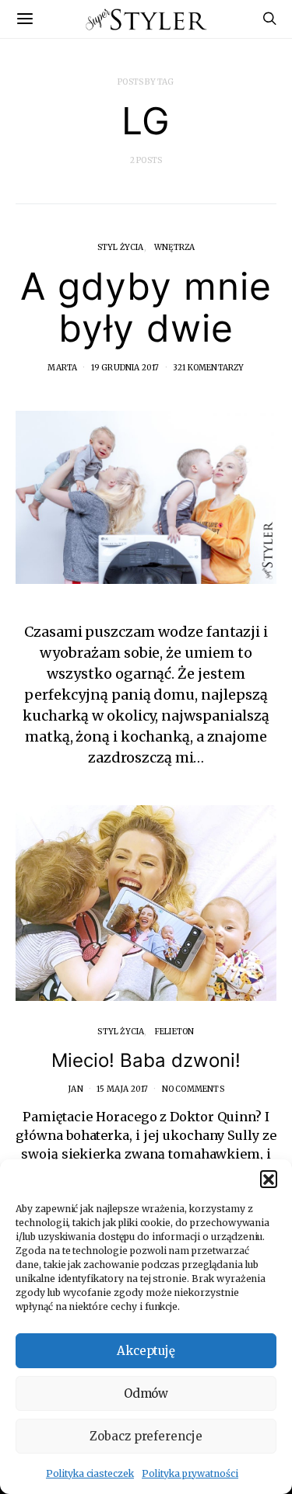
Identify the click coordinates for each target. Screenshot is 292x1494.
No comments (193, 1089)
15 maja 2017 (122, 1089)
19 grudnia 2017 (125, 368)
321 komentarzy (209, 368)
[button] (268, 1179)
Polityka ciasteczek (90, 1473)
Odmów (146, 1393)
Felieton (175, 1032)
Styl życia (120, 247)
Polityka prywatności (190, 1473)
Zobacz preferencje (146, 1436)
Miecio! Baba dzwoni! (146, 1060)
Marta (62, 368)
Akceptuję (146, 1350)
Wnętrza (174, 247)
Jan (75, 1089)
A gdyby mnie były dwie (146, 307)
